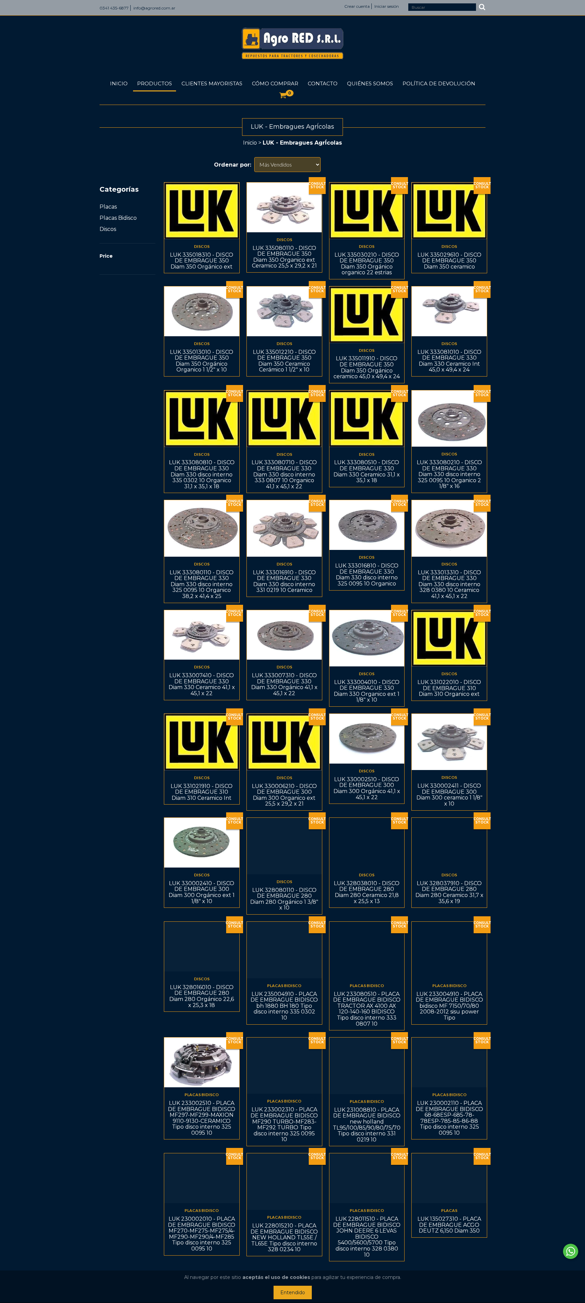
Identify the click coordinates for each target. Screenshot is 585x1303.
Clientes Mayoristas (211, 83)
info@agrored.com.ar (154, 7)
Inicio (119, 83)
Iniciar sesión (386, 6)
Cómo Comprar (275, 83)
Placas (108, 207)
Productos (154, 83)
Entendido (292, 1292)
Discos (108, 229)
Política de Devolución (439, 83)
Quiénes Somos (370, 83)
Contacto (323, 83)
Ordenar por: (232, 165)
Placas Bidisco (118, 218)
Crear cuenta (357, 6)
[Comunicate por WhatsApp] (570, 1251)
